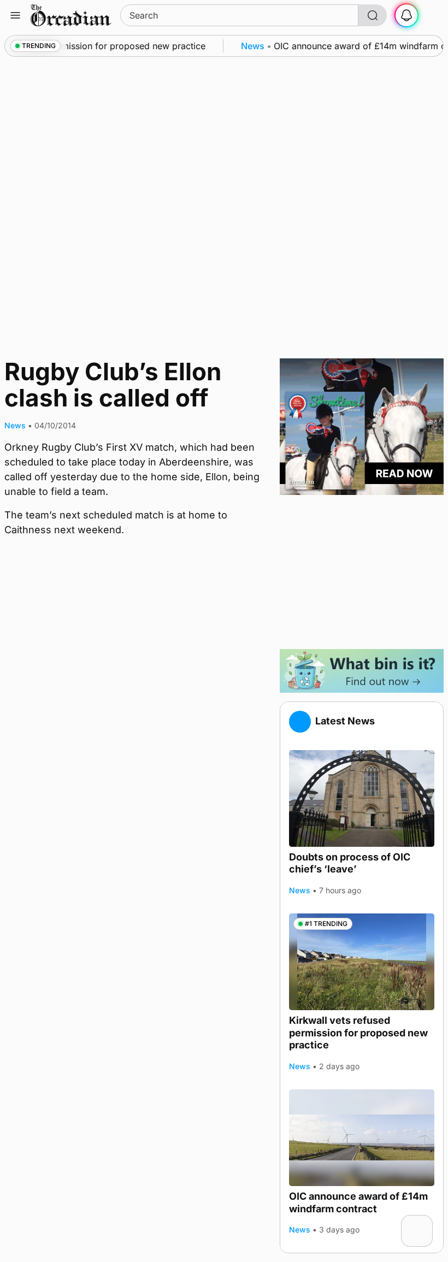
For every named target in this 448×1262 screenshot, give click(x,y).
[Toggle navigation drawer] (15, 15)
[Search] (372, 15)
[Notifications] (406, 15)
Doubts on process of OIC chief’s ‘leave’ (349, 863)
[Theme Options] (433, 15)
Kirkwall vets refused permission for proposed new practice (358, 1033)
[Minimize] (425, 1222)
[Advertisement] (362, 572)
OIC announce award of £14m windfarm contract (358, 1202)
